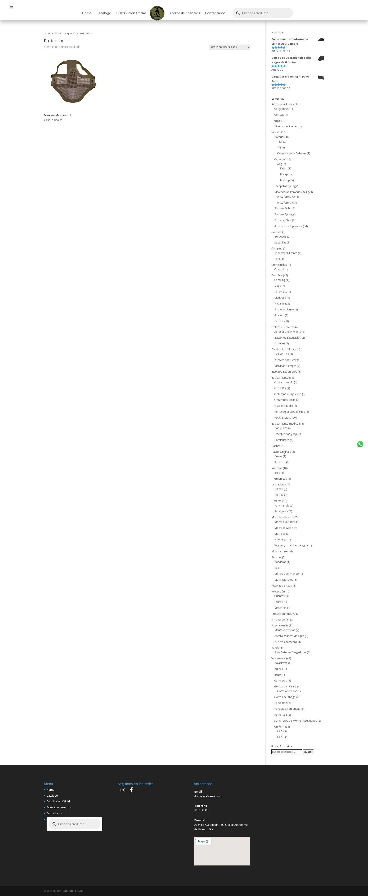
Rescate (279, 315)
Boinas (278, 669)
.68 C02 (278, 495)
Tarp (277, 259)
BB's (277, 472)
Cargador (280, 159)
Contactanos (215, 13)
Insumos (276, 468)
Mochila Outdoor (284, 522)
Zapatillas (280, 242)
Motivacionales (283, 579)
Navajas (279, 303)
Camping (276, 248)
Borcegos (280, 236)
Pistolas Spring (283, 214)
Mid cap (285, 180)
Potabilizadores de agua (289, 636)
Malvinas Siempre (285, 366)
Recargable (281, 511)
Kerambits (280, 291)
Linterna (276, 501)
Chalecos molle (283, 382)
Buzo (277, 674)
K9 (276, 567)
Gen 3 (280, 737)
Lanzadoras (278, 484)
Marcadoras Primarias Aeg (290, 192)
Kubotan (279, 343)
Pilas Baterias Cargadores (290, 652)
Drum (283, 168)
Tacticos (279, 321)
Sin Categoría (279, 619)
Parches (276, 557)
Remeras (279, 462)
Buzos (278, 456)
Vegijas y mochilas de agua (291, 545)
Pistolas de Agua (281, 585)
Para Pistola (281, 505)
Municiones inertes (286, 126)
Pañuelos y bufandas (287, 708)
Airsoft (275, 132)
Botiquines (281, 428)
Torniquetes (281, 440)
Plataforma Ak (286, 196)
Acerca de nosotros (184, 13)
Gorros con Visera (285, 686)
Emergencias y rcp (285, 434)
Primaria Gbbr (282, 220)
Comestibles (279, 264)
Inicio (47, 33)
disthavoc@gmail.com (208, 796)
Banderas (280, 562)
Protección (278, 591)
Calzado (276, 232)
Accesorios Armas (282, 104)
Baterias (279, 137)
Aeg (279, 164)
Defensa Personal (282, 327)
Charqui (279, 269)
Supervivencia (279, 625)
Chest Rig (280, 388)
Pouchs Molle (282, 417)
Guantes (279, 596)
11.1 (279, 141)
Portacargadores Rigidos (289, 411)
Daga (277, 285)
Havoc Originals (281, 452)
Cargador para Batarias (291, 153)
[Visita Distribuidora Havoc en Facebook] (131, 791)
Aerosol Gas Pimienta (287, 331)
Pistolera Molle (283, 406)
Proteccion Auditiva (283, 613)
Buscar (308, 751)
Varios (275, 647)
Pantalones (281, 703)
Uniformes (280, 726)
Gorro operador (287, 691)
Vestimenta (278, 658)
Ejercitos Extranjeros (284, 371)
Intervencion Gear (285, 360)
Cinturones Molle (284, 400)
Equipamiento (279, 377)
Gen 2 (280, 731)
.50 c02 (278, 489)
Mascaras (280, 608)
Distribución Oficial (131, 13)
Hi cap (284, 174)
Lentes (278, 602)
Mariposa (280, 297)
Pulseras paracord (285, 642)
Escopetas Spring (285, 186)
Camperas (280, 680)
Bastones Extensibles (287, 337)
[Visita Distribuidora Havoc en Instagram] (123, 791)
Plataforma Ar (286, 202)
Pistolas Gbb (282, 208)
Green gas (280, 478)
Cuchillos (276, 275)
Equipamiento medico (284, 423)
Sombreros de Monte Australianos (295, 720)
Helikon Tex (281, 354)
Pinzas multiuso (284, 309)
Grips (277, 120)
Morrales (279, 533)
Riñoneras (280, 539)
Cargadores (281, 109)
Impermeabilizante (285, 253)
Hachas (276, 446)
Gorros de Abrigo (285, 697)
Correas (279, 114)
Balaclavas (281, 663)
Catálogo (104, 13)
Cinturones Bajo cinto (287, 394)
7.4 (279, 147)
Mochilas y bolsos (282, 517)
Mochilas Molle (283, 528)
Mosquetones (280, 551)
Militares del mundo (286, 573)
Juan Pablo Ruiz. (72, 891)
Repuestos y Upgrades (288, 226)
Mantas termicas (284, 630)
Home (87, 13)
